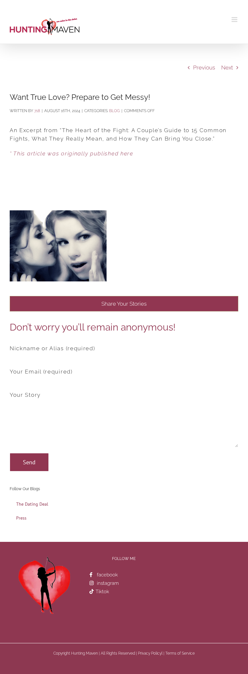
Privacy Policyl (150, 653)
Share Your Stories (124, 303)
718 (37, 111)
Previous (204, 67)
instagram (108, 583)
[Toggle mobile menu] (235, 19)
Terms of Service (180, 653)
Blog (114, 111)
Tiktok (102, 592)
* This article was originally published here (71, 153)
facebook (107, 575)
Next (227, 67)
